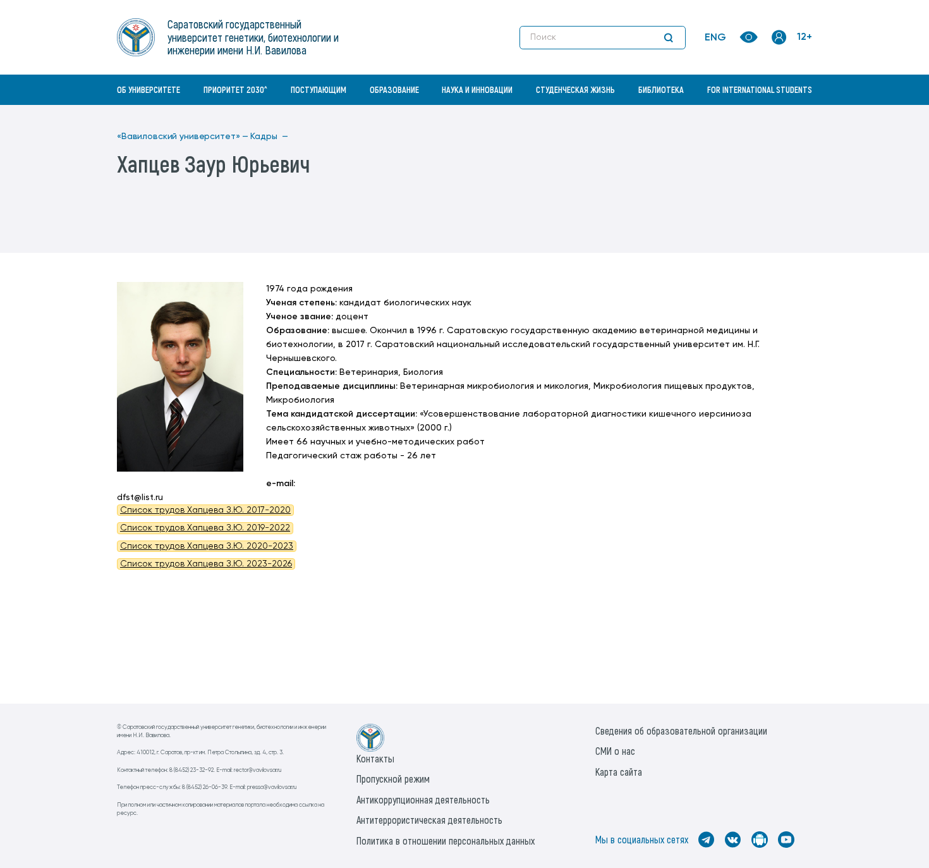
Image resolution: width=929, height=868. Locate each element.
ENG (715, 38)
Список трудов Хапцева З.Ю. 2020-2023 (206, 546)
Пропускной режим (393, 779)
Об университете (148, 89)
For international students (759, 89)
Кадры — (269, 136)
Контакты (375, 758)
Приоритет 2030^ (235, 89)
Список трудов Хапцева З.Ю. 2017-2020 (205, 510)
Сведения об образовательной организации (681, 730)
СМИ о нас (615, 751)
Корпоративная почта (780, 117)
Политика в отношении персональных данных (445, 840)
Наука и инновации (477, 89)
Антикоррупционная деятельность (423, 799)
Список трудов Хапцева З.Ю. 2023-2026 (206, 563)
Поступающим (318, 89)
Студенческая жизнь (575, 89)
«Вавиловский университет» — (182, 136)
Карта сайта (618, 772)
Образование (394, 89)
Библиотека (661, 89)
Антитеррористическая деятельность (429, 820)
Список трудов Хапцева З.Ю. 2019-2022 (205, 527)
